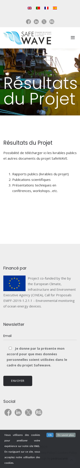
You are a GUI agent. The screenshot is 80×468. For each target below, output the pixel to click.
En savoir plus (66, 435)
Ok (50, 435)
